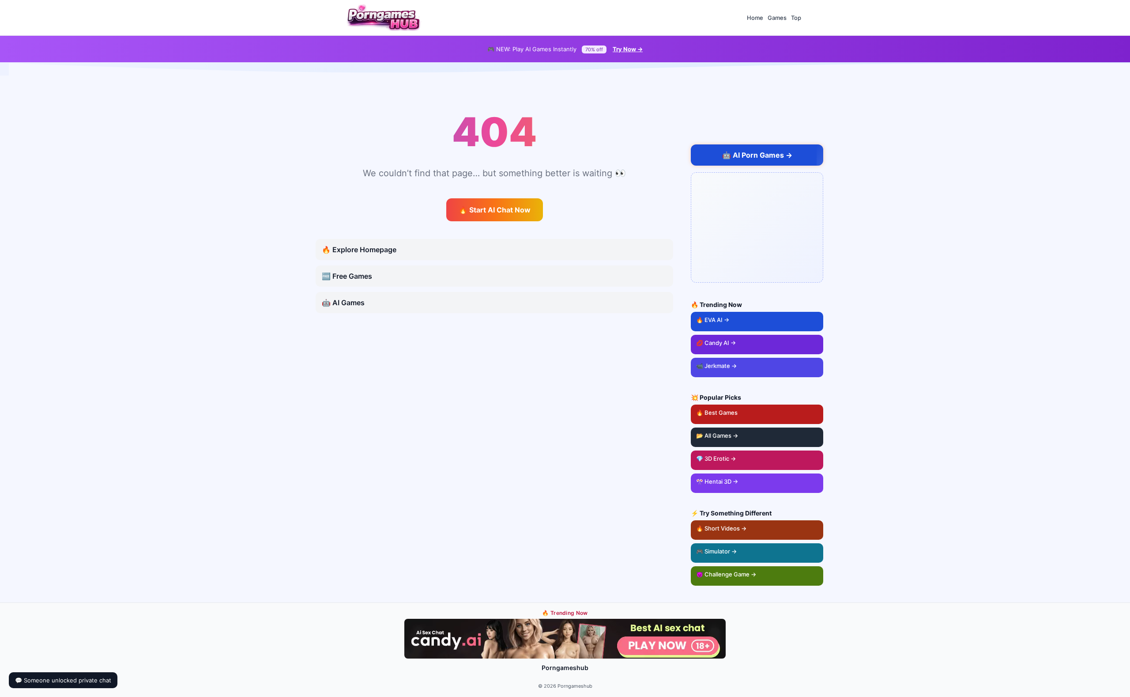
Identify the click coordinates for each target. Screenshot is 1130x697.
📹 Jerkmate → (716, 365)
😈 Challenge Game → (726, 574)
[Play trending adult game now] (565, 639)
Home (755, 17)
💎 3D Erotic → (716, 458)
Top (796, 17)
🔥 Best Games (759, 410)
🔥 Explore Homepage (359, 249)
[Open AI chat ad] (757, 227)
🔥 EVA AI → (712, 319)
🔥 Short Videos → (721, 528)
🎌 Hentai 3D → (717, 481)
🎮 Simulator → (716, 551)
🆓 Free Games (347, 276)
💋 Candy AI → (716, 342)
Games (777, 17)
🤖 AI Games (343, 302)
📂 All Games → (717, 435)
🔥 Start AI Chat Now (495, 209)
